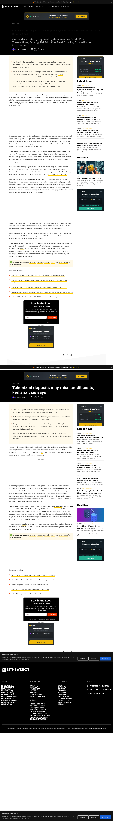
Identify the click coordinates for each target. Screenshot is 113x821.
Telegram (32, 262)
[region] (56, 816)
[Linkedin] (100, 689)
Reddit (93, 693)
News (18, 23)
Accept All (105, 817)
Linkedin (107, 690)
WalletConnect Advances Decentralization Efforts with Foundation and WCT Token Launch (42, 292)
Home (13, 23)
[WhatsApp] (71, 355)
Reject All (93, 817)
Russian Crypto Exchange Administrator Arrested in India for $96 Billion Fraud (38, 275)
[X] (63, 355)
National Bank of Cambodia (57, 174)
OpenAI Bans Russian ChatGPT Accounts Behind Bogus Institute (88, 105)
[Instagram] (87, 689)
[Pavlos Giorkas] (13, 49)
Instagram (94, 690)
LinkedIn (47, 262)
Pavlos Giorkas (22, 49)
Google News (63, 262)
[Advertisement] (41, 122)
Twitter (105, 686)
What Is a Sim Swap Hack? (86, 178)
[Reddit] (87, 693)
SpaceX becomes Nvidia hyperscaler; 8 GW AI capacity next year (90, 90)
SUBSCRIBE (52, 317)
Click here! (75, 2)
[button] (108, 6)
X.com (53, 262)
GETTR (101, 693)
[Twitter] (99, 686)
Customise (82, 817)
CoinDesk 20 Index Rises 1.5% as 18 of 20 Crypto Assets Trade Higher (35, 297)
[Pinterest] (67, 355)
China (22, 248)
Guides (79, 176)
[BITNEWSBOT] (10, 6)
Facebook (40, 262)
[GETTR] (97, 693)
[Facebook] (59, 355)
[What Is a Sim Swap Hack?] (90, 167)
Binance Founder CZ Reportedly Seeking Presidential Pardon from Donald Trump (39, 287)
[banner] (56, 16)
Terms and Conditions (95, 728)
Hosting (60, 74)
